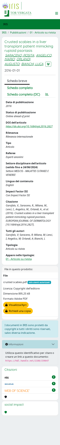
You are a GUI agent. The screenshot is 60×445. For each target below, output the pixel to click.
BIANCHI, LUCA (32, 64)
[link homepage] (11, 6)
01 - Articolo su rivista (43, 32)
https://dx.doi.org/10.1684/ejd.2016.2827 (29, 126)
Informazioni (15, 344)
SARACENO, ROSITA (19, 55)
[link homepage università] (18, 13)
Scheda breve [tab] (17, 81)
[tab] (47, 94)
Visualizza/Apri (17, 305)
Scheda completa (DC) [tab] (23, 94)
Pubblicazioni (18, 32)
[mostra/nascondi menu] (56, 13)
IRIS (4, 32)
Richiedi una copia (19, 311)
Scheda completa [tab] (20, 88)
